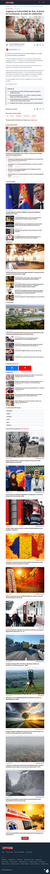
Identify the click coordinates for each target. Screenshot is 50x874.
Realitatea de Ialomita (33, 861)
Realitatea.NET (4, 859)
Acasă (8, 6)
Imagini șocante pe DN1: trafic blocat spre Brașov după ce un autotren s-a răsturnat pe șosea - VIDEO (22, 664)
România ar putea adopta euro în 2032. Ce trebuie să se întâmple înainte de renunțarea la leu (29, 375)
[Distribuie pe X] (43, 45)
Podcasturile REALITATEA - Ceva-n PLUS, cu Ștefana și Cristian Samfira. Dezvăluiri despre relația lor (25, 96)
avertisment (27, 116)
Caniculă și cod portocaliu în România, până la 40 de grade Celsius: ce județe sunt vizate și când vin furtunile (24, 563)
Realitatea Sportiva (11, 859)
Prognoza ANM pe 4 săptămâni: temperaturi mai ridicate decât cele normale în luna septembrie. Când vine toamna (24, 732)
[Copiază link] (34, 45)
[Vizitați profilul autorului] (7, 45)
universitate (18, 116)
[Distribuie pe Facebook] (37, 45)
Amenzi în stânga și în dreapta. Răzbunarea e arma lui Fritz (29, 296)
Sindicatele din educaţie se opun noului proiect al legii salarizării (26, 103)
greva (12, 116)
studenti (34, 116)
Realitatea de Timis (19, 44)
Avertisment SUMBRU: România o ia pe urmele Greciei (28, 350)
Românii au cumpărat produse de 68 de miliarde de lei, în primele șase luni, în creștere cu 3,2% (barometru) (25, 160)
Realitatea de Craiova (5, 863)
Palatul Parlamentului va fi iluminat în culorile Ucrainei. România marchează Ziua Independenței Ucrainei (26, 99)
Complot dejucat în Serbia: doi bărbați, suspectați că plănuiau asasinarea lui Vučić (25, 92)
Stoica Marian (41, 627)
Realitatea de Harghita (25, 863)
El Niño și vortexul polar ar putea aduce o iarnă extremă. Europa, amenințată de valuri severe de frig (23, 800)
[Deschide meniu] (43, 2)
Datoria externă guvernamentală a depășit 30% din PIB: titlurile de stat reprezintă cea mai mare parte (29, 345)
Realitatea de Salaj (5, 861)
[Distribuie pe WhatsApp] (40, 45)
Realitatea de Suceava (15, 863)
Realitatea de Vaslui (44, 863)
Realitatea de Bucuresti (23, 861)
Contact (3, 852)
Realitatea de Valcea (14, 861)
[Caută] (39, 2)
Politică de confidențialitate (19, 852)
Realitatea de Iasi (39, 859)
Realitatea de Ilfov (42, 861)
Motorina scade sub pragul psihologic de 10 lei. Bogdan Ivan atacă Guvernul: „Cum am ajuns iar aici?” (24, 170)
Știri (11, 6)
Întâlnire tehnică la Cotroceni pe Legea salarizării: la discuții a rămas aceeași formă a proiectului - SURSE (25, 273)
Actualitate (15, 6)
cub (7, 116)
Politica (9, 176)
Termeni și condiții (9, 852)
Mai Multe (25, 838)
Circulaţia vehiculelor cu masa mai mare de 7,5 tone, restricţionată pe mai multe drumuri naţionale (28, 237)
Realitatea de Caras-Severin (29, 859)
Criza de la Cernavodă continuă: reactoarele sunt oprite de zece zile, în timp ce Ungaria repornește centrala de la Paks (25, 333)
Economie (8, 156)
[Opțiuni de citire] (47, 871)
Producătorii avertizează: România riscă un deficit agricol (29, 357)
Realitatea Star (19, 859)
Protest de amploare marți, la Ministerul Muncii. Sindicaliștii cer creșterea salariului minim (26, 338)
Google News (33, 120)
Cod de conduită (29, 852)
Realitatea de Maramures (35, 863)
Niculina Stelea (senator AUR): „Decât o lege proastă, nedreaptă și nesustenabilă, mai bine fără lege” (28, 278)
